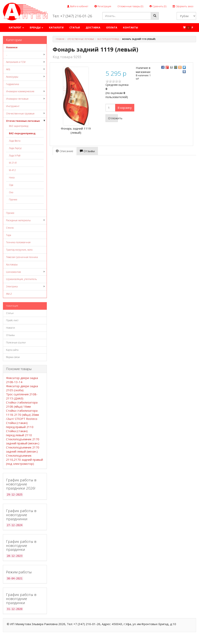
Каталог (15, 27)
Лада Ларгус (15, 148)
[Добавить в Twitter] (184, 67)
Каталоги (56, 27)
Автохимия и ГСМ (15, 62)
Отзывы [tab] (89, 151)
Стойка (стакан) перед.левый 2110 (19, 433)
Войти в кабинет (78, 6)
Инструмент (12, 106)
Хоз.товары (12, 264)
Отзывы (10, 335)
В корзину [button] (125, 108)
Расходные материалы (18, 220)
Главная (60, 39)
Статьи (74, 27)
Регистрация (104, 6)
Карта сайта (12, 350)
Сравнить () (159, 6)
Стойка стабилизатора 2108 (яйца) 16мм (22, 404)
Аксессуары (12, 76)
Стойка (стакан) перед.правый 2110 (19, 425)
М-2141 (13, 162)
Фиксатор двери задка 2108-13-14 (22, 380)
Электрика (12, 286)
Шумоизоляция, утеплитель (21, 279)
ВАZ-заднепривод (18, 126)
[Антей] (25, 11)
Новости (10, 327)
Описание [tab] (66, 151)
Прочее (13, 199)
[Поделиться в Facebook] (162, 67)
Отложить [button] (113, 118)
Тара (8, 235)
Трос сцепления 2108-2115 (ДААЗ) (22, 396)
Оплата (111, 27)
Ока (11, 192)
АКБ (8, 69)
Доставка (93, 27)
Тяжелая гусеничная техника (22, 257)
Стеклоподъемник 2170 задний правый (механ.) (22, 441)
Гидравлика (12, 84)
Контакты (130, 27)
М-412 (12, 170)
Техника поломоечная (18, 242)
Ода (11, 185)
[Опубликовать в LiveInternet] (171, 67)
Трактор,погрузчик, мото (19, 249)
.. (6, 54)
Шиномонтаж (13, 272)
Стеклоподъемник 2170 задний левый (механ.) (22, 449)
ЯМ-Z (9, 294)
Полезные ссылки (16, 342)
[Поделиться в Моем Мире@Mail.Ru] (175, 67)
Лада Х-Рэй (14, 155)
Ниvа (12, 177)
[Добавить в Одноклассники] (180, 67)
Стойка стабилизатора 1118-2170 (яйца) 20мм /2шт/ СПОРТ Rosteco (22, 415)
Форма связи (13, 357)
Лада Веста (14, 140)
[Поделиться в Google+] (167, 67)
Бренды (35, 27)
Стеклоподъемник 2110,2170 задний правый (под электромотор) (24, 460)
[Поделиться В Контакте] (184, 71)
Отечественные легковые (23, 121)
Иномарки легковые (17, 98)
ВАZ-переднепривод (22, 133)
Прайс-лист (12, 320)
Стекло (10, 227)
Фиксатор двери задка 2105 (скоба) (22, 388)
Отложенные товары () (130, 6)
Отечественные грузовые (20, 113)
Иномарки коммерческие (20, 91)
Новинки (11, 47)
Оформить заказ (184, 6)
